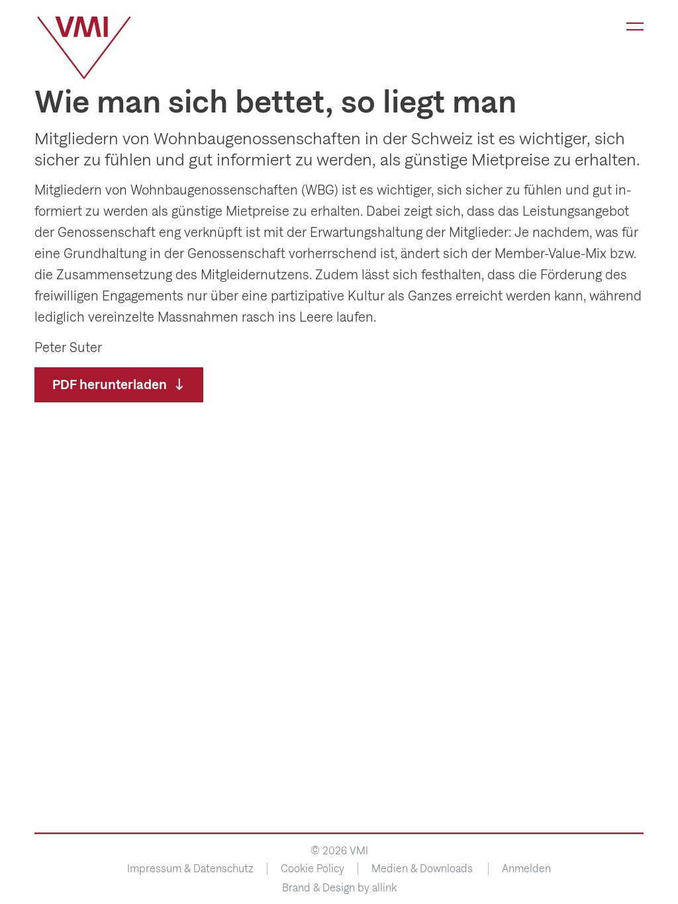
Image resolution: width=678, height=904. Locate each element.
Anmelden (526, 868)
